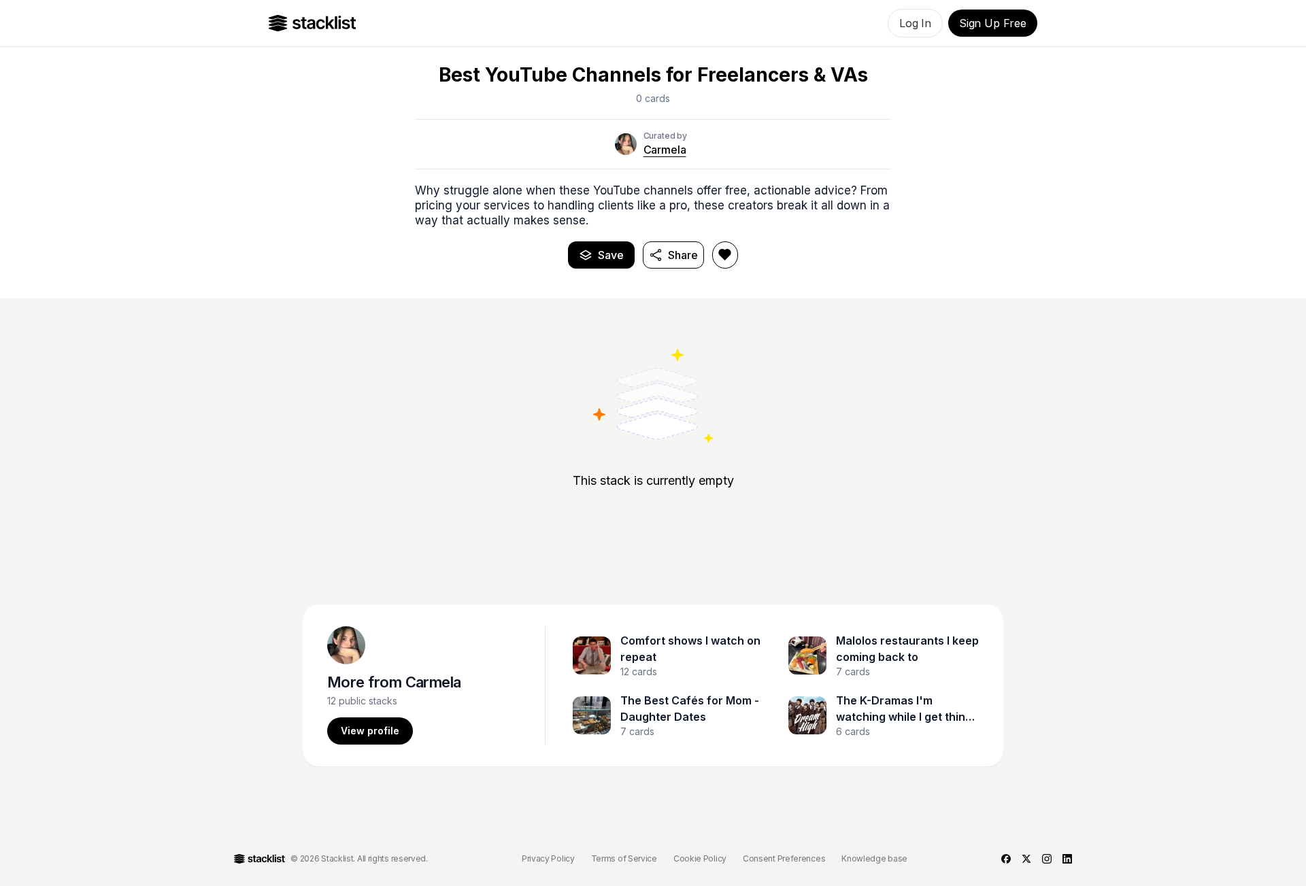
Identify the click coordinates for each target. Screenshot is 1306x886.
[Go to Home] (312, 23)
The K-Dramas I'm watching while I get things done (907, 709)
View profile (370, 730)
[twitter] (1026, 859)
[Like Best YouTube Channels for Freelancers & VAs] (725, 255)
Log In (915, 23)
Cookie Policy (699, 858)
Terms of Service (624, 858)
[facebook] (1006, 859)
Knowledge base (874, 858)
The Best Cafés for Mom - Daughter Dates (689, 708)
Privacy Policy (548, 858)
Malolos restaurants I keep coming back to (907, 649)
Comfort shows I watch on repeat (690, 649)
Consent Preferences (784, 858)
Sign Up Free (992, 23)
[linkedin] (1067, 859)
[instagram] (1047, 859)
